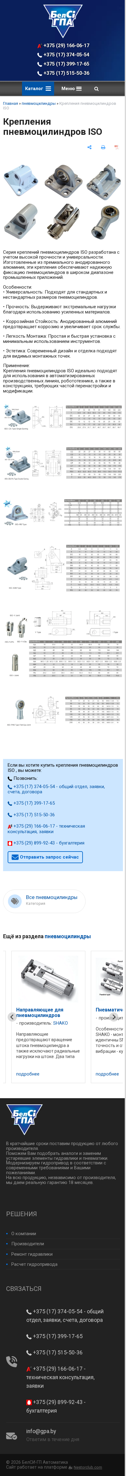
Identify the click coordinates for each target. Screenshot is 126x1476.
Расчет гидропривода (34, 1264)
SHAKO (60, 1018)
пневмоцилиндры (39, 103)
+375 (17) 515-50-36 (65, 73)
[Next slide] (113, 1017)
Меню (68, 88)
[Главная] (63, 37)
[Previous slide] (12, 1017)
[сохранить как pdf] (116, 147)
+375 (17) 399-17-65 (65, 64)
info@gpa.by (41, 1431)
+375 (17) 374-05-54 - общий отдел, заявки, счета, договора (66, 55)
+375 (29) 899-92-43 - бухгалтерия (48, 843)
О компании (23, 1233)
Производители (27, 1243)
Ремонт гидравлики (32, 1254)
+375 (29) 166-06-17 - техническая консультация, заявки (66, 45)
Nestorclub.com (88, 1467)
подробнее (27, 1074)
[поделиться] (89, 147)
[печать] (103, 147)
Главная (10, 103)
